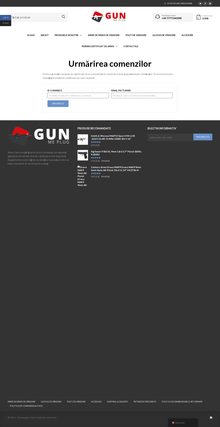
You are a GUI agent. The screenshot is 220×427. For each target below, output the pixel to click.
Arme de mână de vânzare (21, 401)
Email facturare (121, 90)
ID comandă (54, 90)
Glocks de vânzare (51, 401)
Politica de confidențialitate (26, 406)
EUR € (7, 23)
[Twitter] (200, 3)
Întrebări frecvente (145, 401)
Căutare (63, 17)
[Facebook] (205, 3)
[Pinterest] (210, 3)
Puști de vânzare (76, 401)
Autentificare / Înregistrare (179, 3)
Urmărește (58, 103)
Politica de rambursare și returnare (182, 401)
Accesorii (96, 401)
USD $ (7, 17)
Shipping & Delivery (117, 401)
